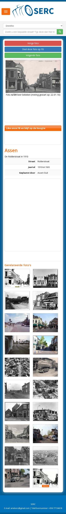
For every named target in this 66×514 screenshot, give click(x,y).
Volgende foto (33, 55)
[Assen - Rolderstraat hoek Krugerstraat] (45, 411)
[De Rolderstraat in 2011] (45, 322)
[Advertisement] (33, 213)
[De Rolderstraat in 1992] (17, 344)
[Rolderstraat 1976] (45, 300)
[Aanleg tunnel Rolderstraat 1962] (17, 300)
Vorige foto (33, 43)
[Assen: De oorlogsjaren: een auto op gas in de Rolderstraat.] (45, 367)
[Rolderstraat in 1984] (17, 455)
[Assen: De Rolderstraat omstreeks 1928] (17, 278)
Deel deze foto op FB (33, 49)
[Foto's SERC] (33, 11)
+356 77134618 (55, 508)
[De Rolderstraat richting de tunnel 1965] (17, 322)
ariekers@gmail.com (20, 508)
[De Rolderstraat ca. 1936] (17, 433)
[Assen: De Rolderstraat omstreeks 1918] (45, 478)
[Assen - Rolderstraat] (45, 278)
